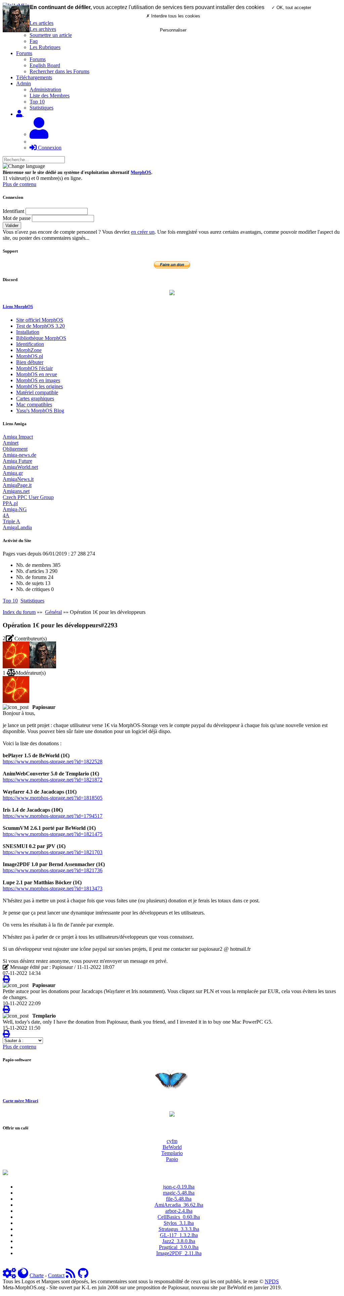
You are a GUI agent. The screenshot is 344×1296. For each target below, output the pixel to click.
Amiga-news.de (19, 455)
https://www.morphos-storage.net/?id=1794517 (52, 816)
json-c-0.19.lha (179, 1187)
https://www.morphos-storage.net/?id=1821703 (52, 852)
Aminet (10, 443)
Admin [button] (23, 83)
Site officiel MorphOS (39, 320)
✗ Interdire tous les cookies (173, 15)
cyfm (172, 1141)
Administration (45, 89)
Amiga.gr (13, 473)
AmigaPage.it (17, 485)
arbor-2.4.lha (178, 1211)
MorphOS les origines (39, 386)
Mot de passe (17, 218)
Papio (172, 1159)
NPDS (272, 1281)
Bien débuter (29, 362)
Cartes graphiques (35, 398)
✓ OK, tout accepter (291, 7)
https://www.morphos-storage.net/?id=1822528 (52, 761)
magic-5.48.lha (179, 1193)
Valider (11, 225)
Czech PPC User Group (28, 497)
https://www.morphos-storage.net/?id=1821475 (52, 834)
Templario (172, 1153)
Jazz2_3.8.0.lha (178, 1241)
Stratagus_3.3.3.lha (179, 1229)
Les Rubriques (45, 47)
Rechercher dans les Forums (59, 71)
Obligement (15, 449)
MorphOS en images (38, 380)
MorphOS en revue (36, 374)
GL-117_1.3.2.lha (179, 1235)
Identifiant (13, 211)
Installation (27, 332)
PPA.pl (10, 503)
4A (6, 515)
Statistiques (41, 107)
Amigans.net (16, 491)
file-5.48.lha (178, 1199)
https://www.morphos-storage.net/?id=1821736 (52, 870)
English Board (45, 65)
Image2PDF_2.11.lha (179, 1253)
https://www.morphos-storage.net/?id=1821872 (52, 780)
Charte (37, 1275)
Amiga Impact (18, 437)
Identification (30, 344)
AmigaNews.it (18, 479)
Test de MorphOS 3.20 (40, 326)
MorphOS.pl (29, 356)
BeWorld (172, 1147)
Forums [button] (24, 53)
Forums (38, 59)
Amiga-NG (15, 509)
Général (53, 612)
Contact (56, 1275)
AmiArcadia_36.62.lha (179, 1205)
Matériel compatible (37, 392)
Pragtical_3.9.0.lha (179, 1247)
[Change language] (24, 166)
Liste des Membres (50, 95)
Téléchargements (34, 77)
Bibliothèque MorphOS (41, 338)
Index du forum (19, 612)
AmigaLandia (17, 527)
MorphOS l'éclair (34, 368)
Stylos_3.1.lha (179, 1223)
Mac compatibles (34, 404)
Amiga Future (17, 461)
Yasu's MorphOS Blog (40, 410)
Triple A (11, 521)
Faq (34, 41)
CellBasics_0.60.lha (179, 1217)
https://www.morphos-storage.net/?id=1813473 (52, 888)
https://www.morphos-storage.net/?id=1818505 (52, 798)
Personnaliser (173, 30)
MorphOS (141, 172)
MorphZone (29, 350)
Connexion (49, 147)
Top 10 (37, 101)
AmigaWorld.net (20, 467)
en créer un (143, 232)
